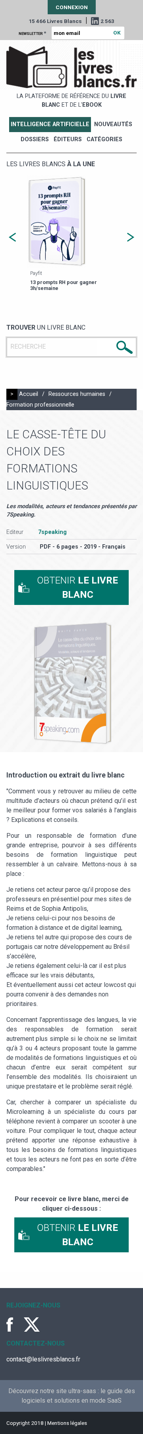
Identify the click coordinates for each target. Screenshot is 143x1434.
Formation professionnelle (40, 404)
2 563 (107, 21)
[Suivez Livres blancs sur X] (32, 1324)
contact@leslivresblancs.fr (43, 1359)
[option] (71, 234)
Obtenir (77, 587)
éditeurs (68, 139)
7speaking (52, 532)
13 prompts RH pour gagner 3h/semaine (63, 285)
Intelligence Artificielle (50, 124)
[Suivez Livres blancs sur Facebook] (14, 1324)
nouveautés (113, 124)
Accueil (28, 394)
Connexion (72, 7)
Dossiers (35, 139)
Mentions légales (67, 1423)
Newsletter (32, 33)
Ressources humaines (76, 394)
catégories (104, 139)
